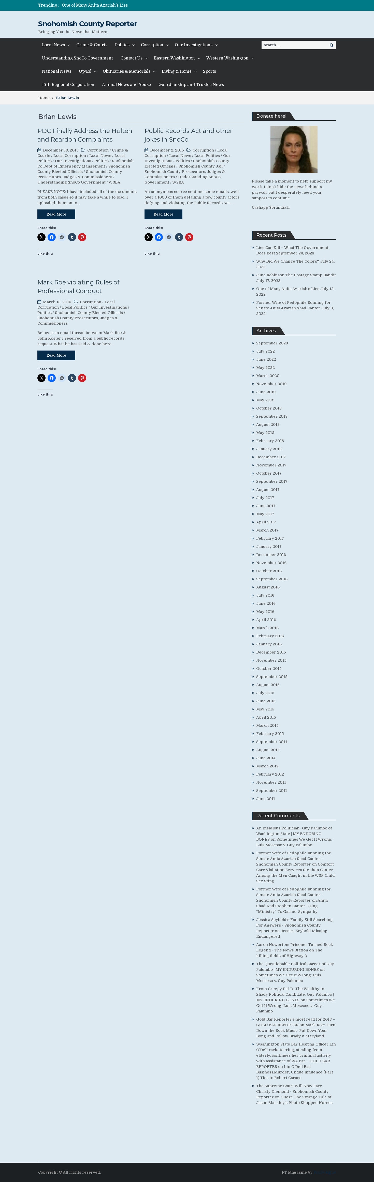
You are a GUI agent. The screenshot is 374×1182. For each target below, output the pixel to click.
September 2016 (271, 579)
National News (56, 71)
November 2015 (271, 660)
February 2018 (270, 440)
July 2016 (265, 595)
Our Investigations (193, 45)
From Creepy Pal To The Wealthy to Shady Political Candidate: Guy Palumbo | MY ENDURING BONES (295, 994)
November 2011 (271, 782)
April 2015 (266, 717)
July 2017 (265, 497)
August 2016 (268, 587)
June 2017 (266, 506)
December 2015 (271, 652)
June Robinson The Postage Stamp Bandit (296, 275)
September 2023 (272, 343)
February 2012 (270, 774)
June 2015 (266, 701)
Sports (209, 71)
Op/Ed (85, 71)
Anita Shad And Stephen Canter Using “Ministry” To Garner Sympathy (292, 906)
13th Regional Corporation (68, 84)
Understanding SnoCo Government (77, 58)
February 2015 (270, 733)
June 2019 (266, 392)
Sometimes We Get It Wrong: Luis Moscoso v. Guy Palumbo (295, 1005)
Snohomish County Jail (201, 166)
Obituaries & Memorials (126, 71)
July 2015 (265, 693)
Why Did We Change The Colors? (287, 261)
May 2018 (265, 432)
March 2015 (267, 725)
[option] (139, 5)
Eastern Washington (174, 58)
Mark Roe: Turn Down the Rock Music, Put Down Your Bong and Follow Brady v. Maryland (295, 1030)
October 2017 (269, 473)
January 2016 (269, 644)
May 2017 (265, 514)
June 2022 (266, 359)
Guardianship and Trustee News (191, 84)
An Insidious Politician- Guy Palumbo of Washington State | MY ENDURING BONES (294, 834)
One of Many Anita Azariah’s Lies (95, 5)
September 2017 (271, 481)
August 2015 (268, 685)
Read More (56, 214)
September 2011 (271, 790)
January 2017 (269, 546)
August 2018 (268, 424)
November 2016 (271, 562)
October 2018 (269, 408)
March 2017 (267, 530)
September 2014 (271, 741)
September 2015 (271, 676)
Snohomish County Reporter (87, 23)
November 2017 (271, 465)
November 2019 (271, 384)
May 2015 (265, 709)
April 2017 (266, 522)
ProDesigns (324, 1172)
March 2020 (267, 375)
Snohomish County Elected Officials (89, 312)
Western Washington (227, 58)
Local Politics (207, 155)
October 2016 (269, 571)
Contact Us (131, 58)
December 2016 (271, 554)
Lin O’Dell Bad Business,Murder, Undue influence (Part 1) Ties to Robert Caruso (294, 1072)
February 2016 (270, 636)
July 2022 (265, 351)
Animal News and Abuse (126, 84)
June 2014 (266, 758)
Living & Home (177, 71)
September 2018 (271, 416)
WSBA (114, 182)
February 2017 (270, 538)
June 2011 (265, 798)
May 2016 (265, 611)
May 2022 (265, 367)
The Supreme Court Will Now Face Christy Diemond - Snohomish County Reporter (292, 1091)
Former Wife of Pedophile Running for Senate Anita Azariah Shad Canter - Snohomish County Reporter (293, 859)
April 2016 (266, 619)
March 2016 (267, 628)
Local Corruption (69, 155)
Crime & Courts (91, 45)
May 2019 (265, 400)
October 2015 (269, 668)
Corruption (152, 45)
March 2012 (267, 766)
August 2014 (268, 750)
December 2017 (271, 457)
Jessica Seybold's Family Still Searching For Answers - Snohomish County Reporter (294, 925)
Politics (122, 45)
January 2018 (269, 449)
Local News (53, 45)
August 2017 (268, 489)
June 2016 (266, 603)
